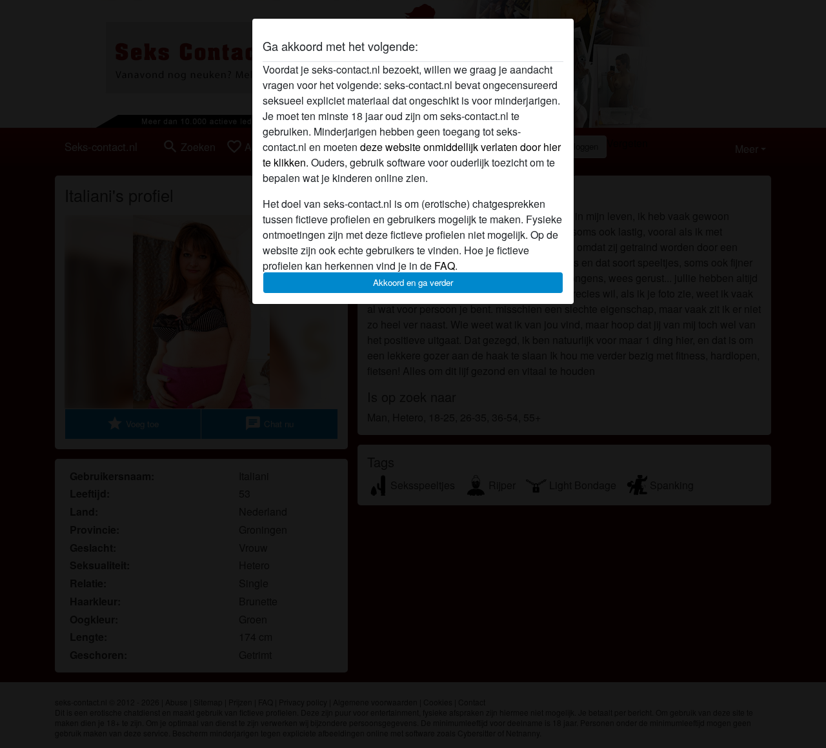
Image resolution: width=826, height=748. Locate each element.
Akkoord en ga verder (413, 282)
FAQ (444, 265)
